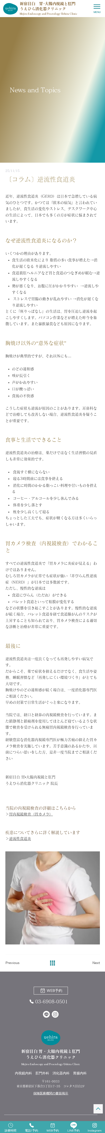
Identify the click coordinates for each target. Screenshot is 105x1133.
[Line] (46, 1014)
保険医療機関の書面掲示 (50, 1093)
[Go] (98, 1108)
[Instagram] (55, 1014)
